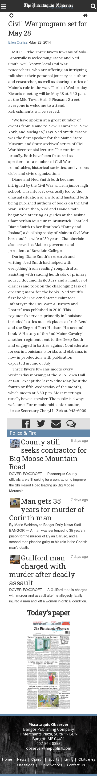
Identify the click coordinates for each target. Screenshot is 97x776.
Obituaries (86, 759)
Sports (53, 759)
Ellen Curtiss (18, 42)
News (21, 759)
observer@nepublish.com (48, 748)
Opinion (37, 759)
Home (7, 759)
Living (68, 759)
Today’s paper (48, 612)
